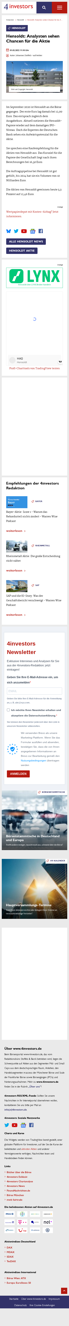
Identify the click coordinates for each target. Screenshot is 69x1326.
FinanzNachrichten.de (18, 1190)
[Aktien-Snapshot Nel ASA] (48, 1222)
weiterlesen (14, 530)
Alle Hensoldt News (26, 241)
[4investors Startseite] (18, 7)
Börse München (15, 1195)
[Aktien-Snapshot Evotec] (35, 1222)
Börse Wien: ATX (16, 1278)
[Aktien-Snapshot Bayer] (22, 1214)
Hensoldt (20, 20)
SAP (37, 585)
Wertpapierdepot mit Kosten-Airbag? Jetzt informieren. (32, 214)
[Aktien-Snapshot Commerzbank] (48, 1214)
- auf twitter (36, 55)
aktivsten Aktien (29, 1149)
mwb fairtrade (14, 1199)
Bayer (38, 501)
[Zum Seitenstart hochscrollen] (64, 1291)
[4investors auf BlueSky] (8, 231)
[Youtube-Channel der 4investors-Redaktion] (24, 231)
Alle (59, 7)
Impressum (54, 1298)
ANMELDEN (18, 773)
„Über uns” (34, 1086)
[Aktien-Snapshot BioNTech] (35, 1214)
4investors (10, 20)
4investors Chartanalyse (20, 1181)
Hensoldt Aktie (22, 251)
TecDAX (11, 1261)
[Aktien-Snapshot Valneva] (35, 1230)
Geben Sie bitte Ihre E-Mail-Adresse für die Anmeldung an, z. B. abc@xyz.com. (34, 700)
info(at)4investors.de (15, 1109)
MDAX (11, 1252)
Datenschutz (20, 1305)
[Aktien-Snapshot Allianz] (9, 1214)
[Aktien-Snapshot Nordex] (9, 1230)
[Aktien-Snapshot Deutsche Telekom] (22, 1222)
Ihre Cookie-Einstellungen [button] (42, 1305)
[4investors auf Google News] (33, 231)
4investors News (16, 1186)
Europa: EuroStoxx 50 (19, 1282)
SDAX (10, 1256)
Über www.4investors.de (33, 1298)
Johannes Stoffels (23, 55)
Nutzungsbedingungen (33, 760)
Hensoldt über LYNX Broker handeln (34, 284)
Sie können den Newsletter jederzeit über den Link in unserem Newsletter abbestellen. (33, 724)
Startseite (13, 1298)
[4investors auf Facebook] (41, 231)
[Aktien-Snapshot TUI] (22, 1230)
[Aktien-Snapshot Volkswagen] (48, 1230)
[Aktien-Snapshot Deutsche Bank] (9, 1222)
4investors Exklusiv (17, 1176)
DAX (9, 1247)
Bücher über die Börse (19, 1172)
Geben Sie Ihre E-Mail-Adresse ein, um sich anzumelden (32, 680)
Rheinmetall (42, 546)
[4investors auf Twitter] (16, 231)
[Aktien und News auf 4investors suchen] (44, 7)
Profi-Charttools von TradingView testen (34, 368)
